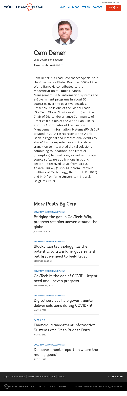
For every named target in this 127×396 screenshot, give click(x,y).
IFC (45, 386)
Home (62, 7)
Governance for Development (49, 212)
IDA (39, 386)
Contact (97, 7)
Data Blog (39, 320)
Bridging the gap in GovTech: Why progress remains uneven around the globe (65, 222)
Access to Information (38, 376)
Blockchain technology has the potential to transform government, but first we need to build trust (65, 252)
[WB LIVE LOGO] (113, 8)
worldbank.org (111, 2)
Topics (86, 7)
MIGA (52, 386)
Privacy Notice (18, 376)
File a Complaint (115, 376)
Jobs (53, 376)
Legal (6, 376)
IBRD (32, 386)
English (49, 65)
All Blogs (73, 7)
